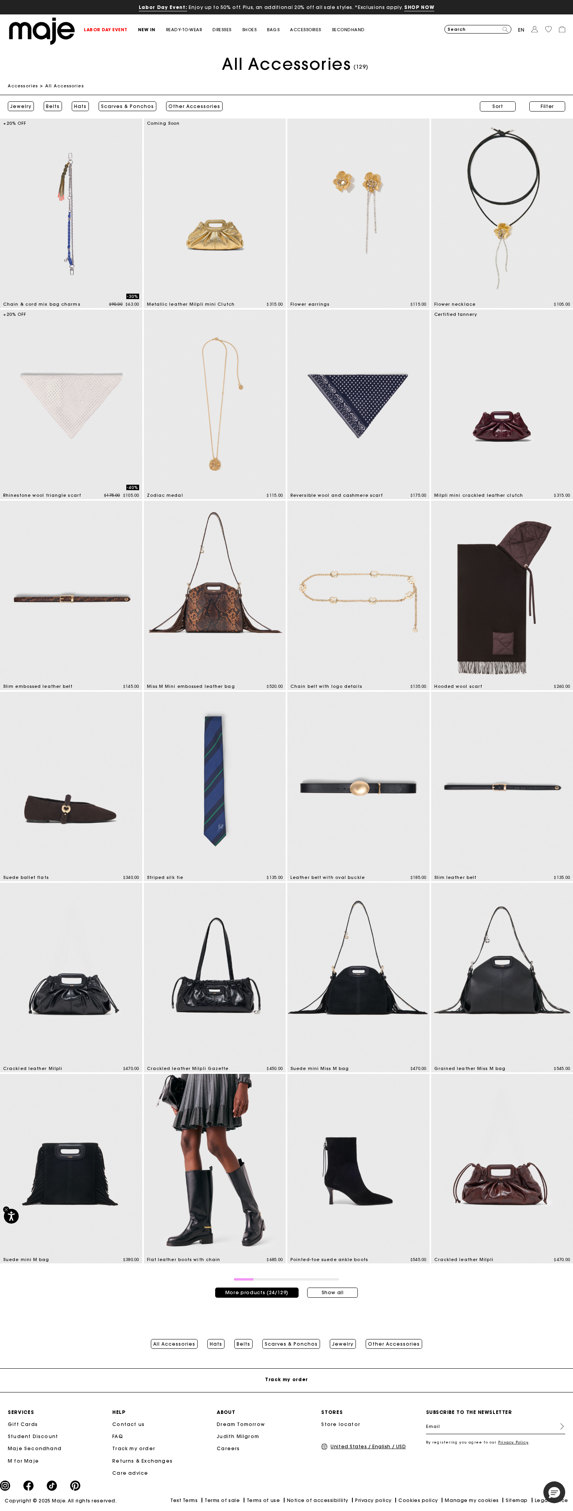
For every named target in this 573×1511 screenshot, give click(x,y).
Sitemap (517, 1500)
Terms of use (263, 1500)
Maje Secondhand (35, 1448)
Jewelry (21, 106)
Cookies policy (418, 1500)
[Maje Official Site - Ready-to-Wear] (42, 31)
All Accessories (174, 1344)
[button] (111, 30)
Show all (333, 1292)
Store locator (340, 1424)
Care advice (130, 1473)
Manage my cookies (472, 1500)
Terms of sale (222, 1500)
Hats (80, 106)
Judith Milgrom (238, 1436)
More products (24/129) (256, 1292)
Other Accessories (194, 106)
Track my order (133, 1448)
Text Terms (184, 1500)
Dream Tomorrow (241, 1424)
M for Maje (23, 1461)
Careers (228, 1448)
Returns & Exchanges (142, 1461)
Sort (497, 106)
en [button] (521, 30)
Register (559, 1426)
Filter (547, 106)
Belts (53, 106)
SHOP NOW (419, 7)
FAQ (117, 1436)
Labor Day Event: (163, 7)
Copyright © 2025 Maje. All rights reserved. (61, 1501)
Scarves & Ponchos (127, 106)
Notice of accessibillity (317, 1500)
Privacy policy (373, 1500)
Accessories (23, 86)
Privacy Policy (513, 1442)
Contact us (128, 1424)
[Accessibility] (11, 1216)
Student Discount (33, 1436)
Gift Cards (23, 1424)
